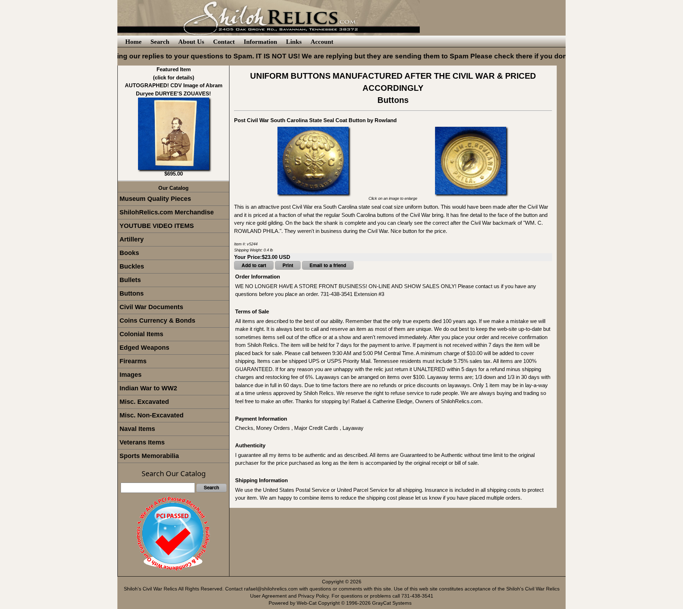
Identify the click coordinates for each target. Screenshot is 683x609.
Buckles (132, 266)
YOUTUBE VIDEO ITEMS (157, 225)
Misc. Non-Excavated (152, 415)
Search (159, 41)
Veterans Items (142, 442)
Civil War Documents (151, 307)
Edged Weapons (144, 347)
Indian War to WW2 (148, 388)
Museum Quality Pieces (155, 198)
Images (131, 374)
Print (287, 265)
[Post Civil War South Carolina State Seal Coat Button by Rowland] (313, 160)
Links (294, 41)
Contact (224, 41)
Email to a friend (327, 265)
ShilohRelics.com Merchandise (167, 212)
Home (133, 41)
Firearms (133, 361)
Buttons (132, 293)
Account (322, 41)
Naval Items (137, 428)
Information (260, 41)
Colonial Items (141, 334)
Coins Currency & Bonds (157, 320)
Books (129, 252)
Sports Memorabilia (149, 455)
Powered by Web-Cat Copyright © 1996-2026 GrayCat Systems (341, 603)
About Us (191, 41)
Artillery (132, 239)
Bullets (130, 279)
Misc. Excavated (144, 401)
